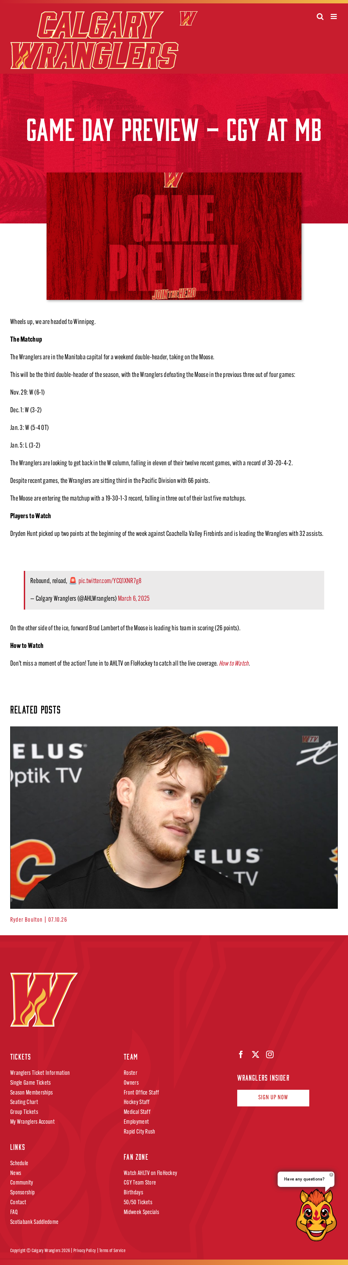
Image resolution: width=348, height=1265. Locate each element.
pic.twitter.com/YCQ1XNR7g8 (110, 581)
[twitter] (255, 1054)
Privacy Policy (84, 1250)
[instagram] (270, 1054)
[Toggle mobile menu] (334, 16)
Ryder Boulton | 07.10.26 (38, 920)
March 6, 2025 (134, 599)
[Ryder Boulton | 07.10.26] (174, 817)
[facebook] (241, 1054)
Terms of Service (112, 1250)
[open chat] (318, 1215)
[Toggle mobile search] (320, 16)
